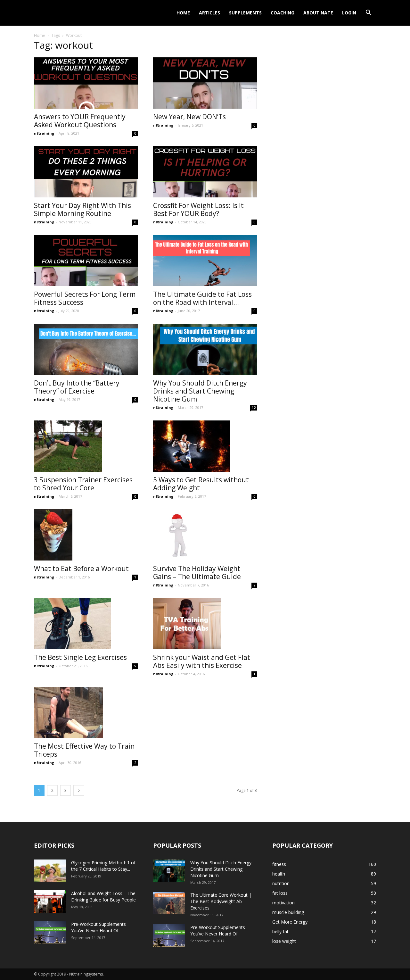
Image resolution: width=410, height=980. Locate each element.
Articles (209, 13)
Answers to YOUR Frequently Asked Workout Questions (80, 120)
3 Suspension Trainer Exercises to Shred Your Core (83, 483)
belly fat (280, 931)
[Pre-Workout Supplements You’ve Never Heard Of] (50, 932)
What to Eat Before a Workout (81, 568)
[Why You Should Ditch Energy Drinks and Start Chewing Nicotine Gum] (205, 349)
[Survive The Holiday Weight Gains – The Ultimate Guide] (205, 535)
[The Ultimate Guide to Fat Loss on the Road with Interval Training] (205, 260)
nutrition (281, 883)
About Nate (318, 13)
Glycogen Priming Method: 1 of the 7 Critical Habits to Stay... (103, 866)
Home (183, 13)
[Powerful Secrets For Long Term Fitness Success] (86, 260)
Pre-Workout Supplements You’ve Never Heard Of (98, 927)
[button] (368, 13)
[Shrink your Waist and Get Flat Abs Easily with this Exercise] (205, 623)
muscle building (288, 912)
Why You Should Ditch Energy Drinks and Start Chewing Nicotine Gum (200, 390)
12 (254, 407)
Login (349, 13)
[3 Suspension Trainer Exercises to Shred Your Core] (86, 446)
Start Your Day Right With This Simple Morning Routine (82, 209)
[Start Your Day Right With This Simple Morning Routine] (86, 171)
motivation (283, 903)
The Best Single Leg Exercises (80, 657)
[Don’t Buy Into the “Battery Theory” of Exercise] (86, 349)
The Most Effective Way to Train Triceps (84, 750)
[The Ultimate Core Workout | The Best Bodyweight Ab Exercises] (169, 903)
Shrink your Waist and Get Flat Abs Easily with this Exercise (201, 661)
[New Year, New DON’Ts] (205, 83)
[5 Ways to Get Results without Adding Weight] (205, 446)
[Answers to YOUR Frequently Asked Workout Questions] (86, 83)
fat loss (280, 893)
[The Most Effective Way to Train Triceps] (86, 712)
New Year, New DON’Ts (189, 116)
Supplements (245, 13)
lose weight (284, 941)
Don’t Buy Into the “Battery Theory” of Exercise (76, 386)
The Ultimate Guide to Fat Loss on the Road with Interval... (202, 298)
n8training (44, 133)
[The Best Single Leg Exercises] (86, 623)
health (278, 874)
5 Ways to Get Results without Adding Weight (201, 483)
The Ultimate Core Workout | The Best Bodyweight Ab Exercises (220, 901)
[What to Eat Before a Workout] (86, 535)
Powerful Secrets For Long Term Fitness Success (84, 298)
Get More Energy (290, 922)
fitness (279, 864)
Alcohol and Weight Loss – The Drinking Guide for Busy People (103, 896)
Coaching (282, 13)
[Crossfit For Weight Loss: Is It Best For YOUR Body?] (205, 171)
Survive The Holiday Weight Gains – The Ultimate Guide (197, 572)
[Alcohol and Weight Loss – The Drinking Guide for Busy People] (50, 901)
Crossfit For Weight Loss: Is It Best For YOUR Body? (198, 209)
